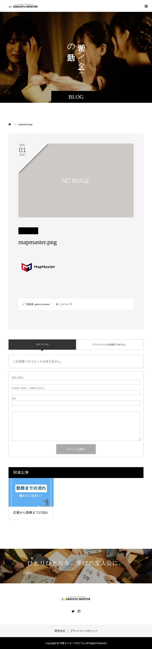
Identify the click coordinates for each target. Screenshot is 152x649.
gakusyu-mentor (42, 304)
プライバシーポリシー (84, 630)
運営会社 (60, 630)
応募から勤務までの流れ (30, 512)
